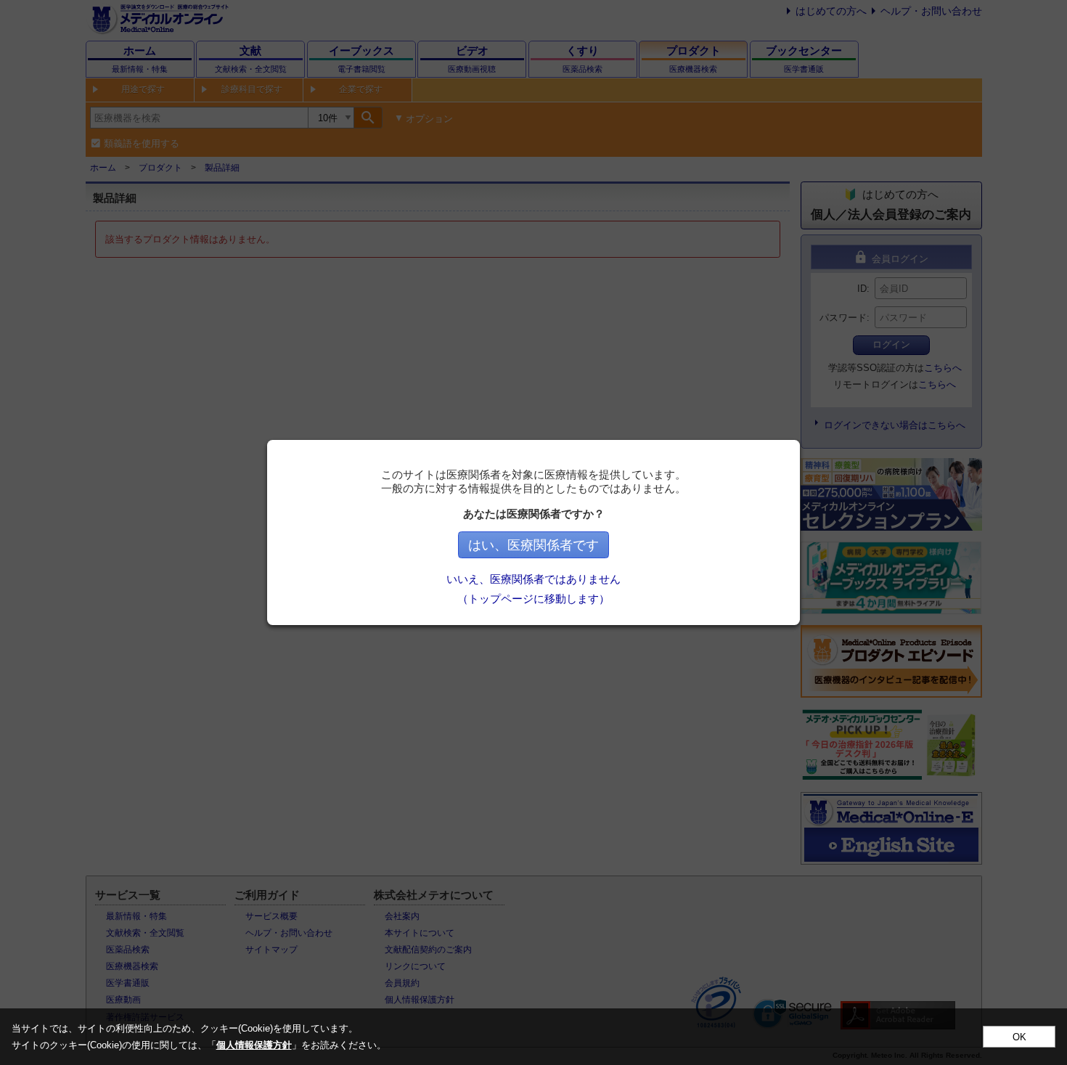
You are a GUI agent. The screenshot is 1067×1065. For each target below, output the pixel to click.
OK (1019, 1037)
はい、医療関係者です (533, 545)
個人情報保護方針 (254, 1045)
